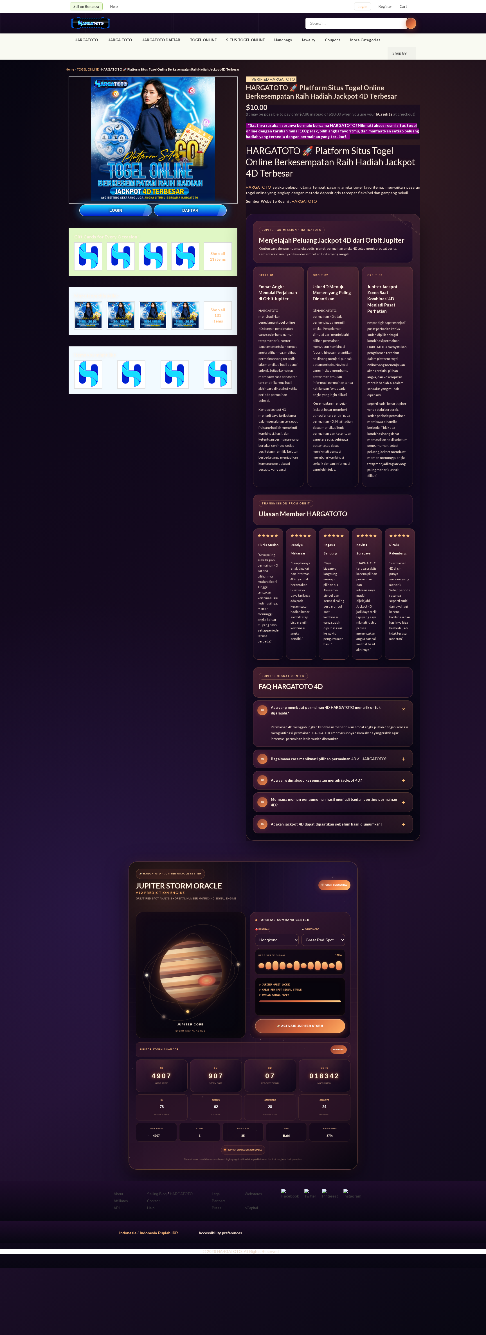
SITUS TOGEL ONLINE (245, 40)
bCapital (251, 1208)
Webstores (253, 1194)
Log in (362, 6)
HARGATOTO (86, 40)
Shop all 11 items (218, 256)
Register (385, 6)
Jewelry (308, 40)
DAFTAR (190, 210)
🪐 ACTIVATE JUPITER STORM (300, 1025)
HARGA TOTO (119, 40)
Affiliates (121, 1201)
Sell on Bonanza (86, 6)
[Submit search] (411, 23)
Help (114, 6)
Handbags (283, 40)
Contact (153, 1201)
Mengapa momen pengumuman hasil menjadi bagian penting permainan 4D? (333, 802)
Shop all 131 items (217, 315)
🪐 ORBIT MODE (310, 929)
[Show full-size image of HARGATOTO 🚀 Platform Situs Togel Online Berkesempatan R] (153, 139)
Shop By (400, 53)
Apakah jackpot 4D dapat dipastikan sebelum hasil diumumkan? (333, 824)
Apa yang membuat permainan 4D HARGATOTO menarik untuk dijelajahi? (334, 710)
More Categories (365, 40)
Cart (403, 6)
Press (216, 1208)
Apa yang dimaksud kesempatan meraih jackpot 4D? (333, 780)
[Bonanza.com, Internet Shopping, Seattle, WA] (335, 1232)
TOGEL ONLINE (203, 40)
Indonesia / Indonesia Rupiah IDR (148, 1232)
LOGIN (115, 210)
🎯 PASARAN (262, 929)
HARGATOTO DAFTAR (160, 40)
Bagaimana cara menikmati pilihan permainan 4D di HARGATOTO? (333, 759)
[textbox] (356, 23)
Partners (219, 1201)
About (118, 1194)
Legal (216, 1194)
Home (70, 69)
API (117, 1208)
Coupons (333, 40)
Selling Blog (156, 1194)
